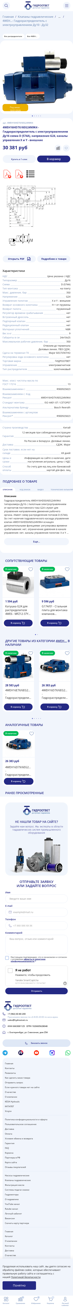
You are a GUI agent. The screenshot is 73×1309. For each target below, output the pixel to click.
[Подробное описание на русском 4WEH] (30, 173)
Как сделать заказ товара (17, 1077)
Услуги (8, 1111)
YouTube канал (12, 1204)
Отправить (36, 990)
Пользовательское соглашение (20, 1124)
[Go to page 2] (37, 634)
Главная (8, 17)
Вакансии (10, 1218)
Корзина (9, 1152)
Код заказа (25, 489)
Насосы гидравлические (17, 1175)
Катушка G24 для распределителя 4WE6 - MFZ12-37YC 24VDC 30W (17, 610)
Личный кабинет (13, 1213)
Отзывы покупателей (15, 1167)
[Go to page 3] (36, 718)
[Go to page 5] (40, 718)
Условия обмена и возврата (19, 1138)
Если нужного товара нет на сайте (22, 1087)
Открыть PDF (16, 258)
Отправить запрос (14, 1082)
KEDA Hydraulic (12, 1101)
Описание (8, 489)
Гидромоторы (12, 1194)
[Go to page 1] (35, 634)
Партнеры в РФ (12, 1157)
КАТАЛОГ (9, 1106)
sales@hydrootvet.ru (18, 1020)
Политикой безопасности (26, 1277)
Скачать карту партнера (17, 1223)
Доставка (9, 1129)
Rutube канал (11, 1208)
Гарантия (9, 1143)
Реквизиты (10, 1073)
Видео (41, 489)
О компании (11, 1096)
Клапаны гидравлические (35, 17)
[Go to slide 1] (32, 115)
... (59, 16)
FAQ (7, 1148)
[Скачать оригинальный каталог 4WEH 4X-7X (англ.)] (7, 173)
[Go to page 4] (38, 718)
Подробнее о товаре (53, 258)
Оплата (8, 1133)
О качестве (10, 1092)
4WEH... (61, 641)
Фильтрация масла (14, 1185)
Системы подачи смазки (17, 1189)
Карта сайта (11, 1162)
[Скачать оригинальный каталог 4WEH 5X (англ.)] (19, 173)
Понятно (19, 1285)
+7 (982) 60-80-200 (17, 1013)
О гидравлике (12, 1199)
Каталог (9, 1236)
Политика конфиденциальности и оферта (26, 1119)
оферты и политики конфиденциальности (28, 960)
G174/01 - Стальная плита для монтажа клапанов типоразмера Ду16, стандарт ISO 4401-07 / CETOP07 (54, 610)
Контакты (9, 1068)
